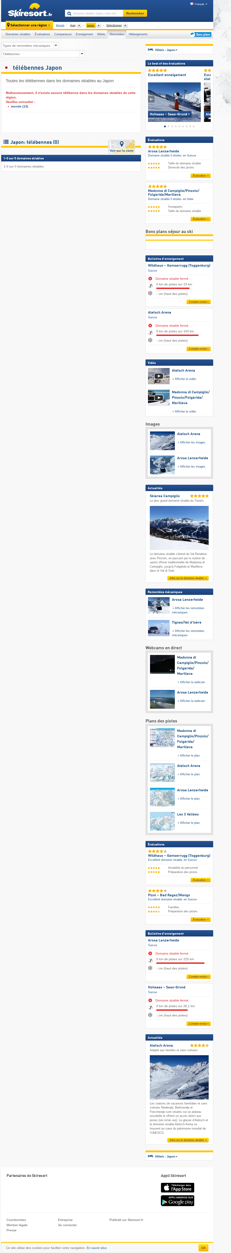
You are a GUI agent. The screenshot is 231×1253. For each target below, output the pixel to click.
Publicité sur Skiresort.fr (126, 1220)
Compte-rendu (198, 301)
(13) (19, 106)
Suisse (152, 270)
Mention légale (17, 1225)
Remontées (117, 34)
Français (199, 4)
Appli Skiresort (173, 1176)
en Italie (188, 199)
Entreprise (65, 1220)
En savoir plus (97, 1248)
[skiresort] (31, 11)
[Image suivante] (207, 99)
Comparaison (63, 34)
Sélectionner (114, 25)
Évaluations (42, 34)
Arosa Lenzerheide (163, 940)
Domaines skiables (18, 34)
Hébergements (138, 34)
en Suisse (189, 155)
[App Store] (177, 1193)
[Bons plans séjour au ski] (200, 34)
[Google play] (177, 1205)
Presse (11, 1230)
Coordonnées (16, 1220)
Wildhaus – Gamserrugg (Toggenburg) (179, 266)
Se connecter (67, 1225)
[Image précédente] (151, 99)
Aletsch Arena (159, 312)
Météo (101, 34)
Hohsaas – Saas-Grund (166, 987)
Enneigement (84, 34)
